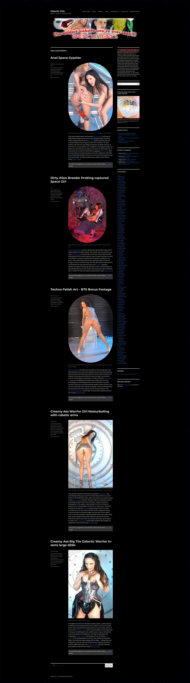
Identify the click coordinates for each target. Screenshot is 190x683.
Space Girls (120, 374)
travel (51, 434)
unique (60, 197)
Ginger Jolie (121, 246)
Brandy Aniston (122, 212)
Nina (119, 312)
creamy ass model (81, 630)
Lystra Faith (121, 288)
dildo (55, 69)
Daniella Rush (121, 232)
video (60, 304)
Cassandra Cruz (122, 217)
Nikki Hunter (121, 307)
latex (61, 193)
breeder (55, 189)
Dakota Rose (121, 231)
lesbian (58, 70)
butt (62, 67)
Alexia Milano (121, 178)
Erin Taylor (121, 240)
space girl (90, 140)
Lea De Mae (121, 277)
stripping (52, 562)
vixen (55, 564)
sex (56, 196)
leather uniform (81, 636)
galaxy (52, 428)
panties (56, 431)
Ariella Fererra (121, 200)
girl (56, 191)
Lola (51, 187)
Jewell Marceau (54, 551)
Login (106, 11)
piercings (60, 431)
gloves (59, 191)
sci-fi (51, 74)
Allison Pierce (121, 181)
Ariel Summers (122, 196)
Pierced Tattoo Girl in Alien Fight (126, 141)
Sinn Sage (120, 337)
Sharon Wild (121, 329)
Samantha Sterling (122, 321)
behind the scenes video (75, 390)
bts (61, 297)
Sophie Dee (121, 340)
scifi (54, 196)
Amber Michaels (54, 64)
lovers (51, 72)
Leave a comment (54, 77)
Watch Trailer (86, 11)
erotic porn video (93, 644)
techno (54, 304)
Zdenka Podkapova (122, 363)
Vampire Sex (133, 374)
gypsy (55, 70)
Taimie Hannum (122, 344)
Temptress (121, 351)
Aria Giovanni (121, 195)
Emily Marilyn (121, 237)
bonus (58, 297)
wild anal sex (104, 151)
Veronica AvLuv (122, 357)
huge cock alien (77, 500)
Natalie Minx (121, 302)
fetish (51, 70)
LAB (58, 193)
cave (59, 189)
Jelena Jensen (121, 259)
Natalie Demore (122, 301)
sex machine (56, 74)
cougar (52, 69)
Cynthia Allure (121, 224)
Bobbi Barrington (122, 209)
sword (57, 197)
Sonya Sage (121, 338)
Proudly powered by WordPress (65, 676)
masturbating (53, 558)
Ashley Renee (121, 203)
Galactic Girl (121, 245)
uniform (59, 562)
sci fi (62, 302)
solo (51, 304)
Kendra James (121, 270)
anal (51, 67)
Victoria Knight (122, 358)
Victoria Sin (121, 360)
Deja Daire (120, 235)
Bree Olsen (121, 214)
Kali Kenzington (122, 267)
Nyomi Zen (121, 313)
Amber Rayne (121, 184)
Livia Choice (121, 284)
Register (100, 11)
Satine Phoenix (122, 324)
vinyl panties (103, 493)
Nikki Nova (121, 309)
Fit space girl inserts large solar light (127, 133)
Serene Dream (121, 327)
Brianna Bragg (121, 215)
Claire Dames (121, 220)
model (59, 302)
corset (59, 423)
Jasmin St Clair (121, 257)
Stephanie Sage (122, 341)
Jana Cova (120, 256)
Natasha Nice (121, 304)
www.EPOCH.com (127, 385)
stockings (52, 197)
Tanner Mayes (121, 349)
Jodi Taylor (121, 262)
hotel (54, 556)
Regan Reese (121, 319)
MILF (62, 72)
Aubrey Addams (122, 204)
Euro (51, 299)
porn (51, 196)
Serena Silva (121, 326)
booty (56, 67)
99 (119, 175)
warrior (52, 199)
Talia (119, 346)
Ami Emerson (121, 185)
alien (51, 189)
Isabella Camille (122, 248)
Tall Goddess (121, 348)
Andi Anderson (122, 189)
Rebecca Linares (122, 318)
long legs (52, 194)
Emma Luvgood (122, 238)
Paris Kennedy (121, 315)
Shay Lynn (120, 330)
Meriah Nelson (121, 295)
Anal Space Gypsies (65, 58)
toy (51, 75)
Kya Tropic (121, 271)
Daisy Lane (121, 226)
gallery (52, 301)
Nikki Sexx (121, 310)
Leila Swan (121, 279)
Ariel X (120, 198)
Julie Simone (121, 263)
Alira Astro (121, 179)
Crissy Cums (53, 421)
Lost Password (115, 11)
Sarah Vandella (122, 323)
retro (51, 432)
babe (55, 297)
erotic (57, 555)
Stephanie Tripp (122, 343)
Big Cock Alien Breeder (75, 250)
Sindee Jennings (122, 335)
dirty (54, 555)
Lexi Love (120, 282)
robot (54, 432)
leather (61, 428)
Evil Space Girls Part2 (123, 142)
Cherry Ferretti (121, 218)
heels (51, 193)
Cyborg (120, 223)
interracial (99, 264)
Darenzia (120, 234)
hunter (55, 193)
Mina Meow (121, 299)
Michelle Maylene (122, 296)
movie (52, 431)
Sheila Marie (121, 332)
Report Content (135, 11)
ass (54, 67)
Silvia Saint (121, 334)
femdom (59, 69)
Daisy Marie (121, 228)
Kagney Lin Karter (122, 265)
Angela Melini (121, 190)
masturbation (57, 72)
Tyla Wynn (121, 354)
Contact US (124, 11)
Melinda (120, 291)
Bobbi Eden (121, 210)
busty (59, 67)
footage (58, 299)
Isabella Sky (121, 249)
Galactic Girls (57, 11)
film (57, 425)
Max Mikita (121, 290)
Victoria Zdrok (121, 362)
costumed (52, 191)
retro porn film (81, 520)
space (61, 74)
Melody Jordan (121, 293)
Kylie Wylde (121, 273)
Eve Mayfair (121, 242)
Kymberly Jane (121, 274)
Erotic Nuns (126, 374)
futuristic (59, 426)
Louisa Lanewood (122, 287)
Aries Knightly (121, 201)
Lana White (121, 276)
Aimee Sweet (121, 176)
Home (94, 11)
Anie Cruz (120, 193)
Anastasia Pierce (122, 187)
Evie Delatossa (121, 243)
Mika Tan (120, 298)
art (51, 297)
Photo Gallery (121, 316)
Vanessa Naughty (122, 355)
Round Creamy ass (73, 370)
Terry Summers (54, 295)
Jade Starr (120, 252)
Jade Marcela (121, 251)
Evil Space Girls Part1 (131, 159)
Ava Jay (120, 207)
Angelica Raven (122, 192)
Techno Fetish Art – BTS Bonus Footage (80, 289)
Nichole (120, 305)
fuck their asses (97, 136)
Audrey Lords (121, 206)
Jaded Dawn (121, 254)
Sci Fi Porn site (76, 254)
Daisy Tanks (121, 229)
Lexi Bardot (121, 281)
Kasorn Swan (121, 268)
